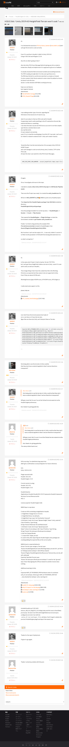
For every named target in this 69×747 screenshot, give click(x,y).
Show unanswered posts (12, 695)
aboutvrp (12, 432)
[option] (10, 31)
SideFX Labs (8, 724)
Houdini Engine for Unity (22, 16)
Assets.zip (25, 592)
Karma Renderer (7, 721)
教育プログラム (19, 729)
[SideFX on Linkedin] (46, 745)
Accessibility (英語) (39, 729)
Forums (11, 16)
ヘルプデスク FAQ (29, 719)
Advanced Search (59, 12)
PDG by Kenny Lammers (43, 45)
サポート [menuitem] (42, 5)
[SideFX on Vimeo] (39, 745)
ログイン (63, 2)
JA (58, 2)
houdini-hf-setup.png (28, 585)
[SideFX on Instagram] (29, 745)
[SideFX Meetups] (36, 745)
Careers (48, 718)
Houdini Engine (7, 717)
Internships (49, 726)
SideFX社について (49, 715)
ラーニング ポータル (19, 715)
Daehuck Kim (12, 668)
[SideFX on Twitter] (26, 745)
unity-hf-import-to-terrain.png (31, 587)
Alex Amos (12, 370)
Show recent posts (11, 693)
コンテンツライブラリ (19, 719)
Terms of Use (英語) (39, 715)
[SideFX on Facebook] (23, 745)
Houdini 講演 (19, 722)
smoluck (12, 47)
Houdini (7, 714)
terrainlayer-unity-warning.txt (30, 589)
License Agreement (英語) (39, 724)
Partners (7, 726)
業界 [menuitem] (18, 5)
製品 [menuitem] (13, 5)
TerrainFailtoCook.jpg (28, 94)
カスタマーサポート (29, 715)
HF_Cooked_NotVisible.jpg (30, 298)
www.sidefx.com (55, 45)
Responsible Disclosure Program (39, 735)
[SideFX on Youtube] (43, 745)
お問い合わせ (49, 729)
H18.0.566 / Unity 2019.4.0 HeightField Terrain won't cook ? (38, 16)
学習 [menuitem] (35, 5)
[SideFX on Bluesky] (33, 745)
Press (47, 720)
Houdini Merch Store (49, 723)
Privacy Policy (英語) (39, 719)
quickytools (12, 467)
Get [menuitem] (49, 5)
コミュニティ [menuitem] (26, 5)
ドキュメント (29, 727)
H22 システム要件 (29, 723)
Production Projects (19, 725)
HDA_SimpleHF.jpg (27, 96)
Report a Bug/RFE (28, 732)
